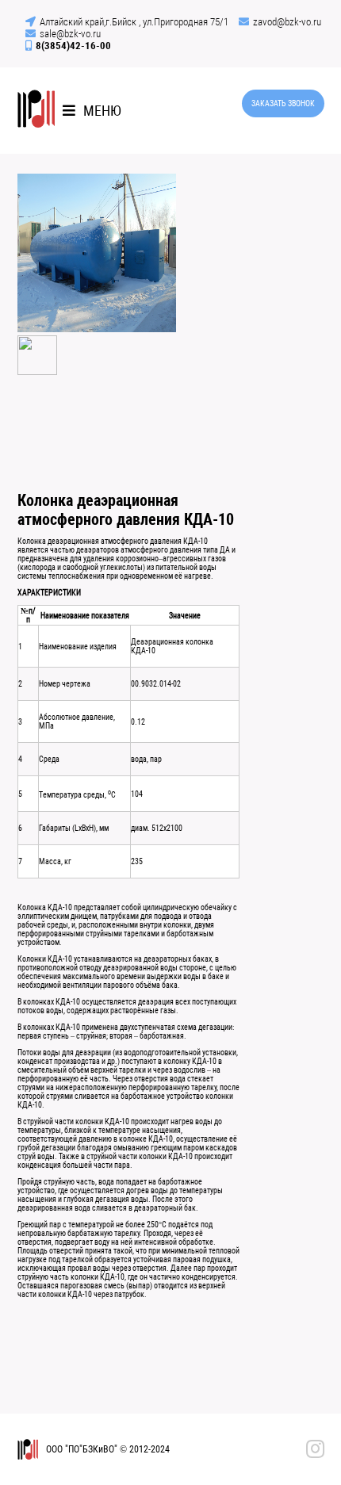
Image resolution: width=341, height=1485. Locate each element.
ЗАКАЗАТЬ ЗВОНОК (283, 103)
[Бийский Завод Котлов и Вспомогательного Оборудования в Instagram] (315, 1449)
